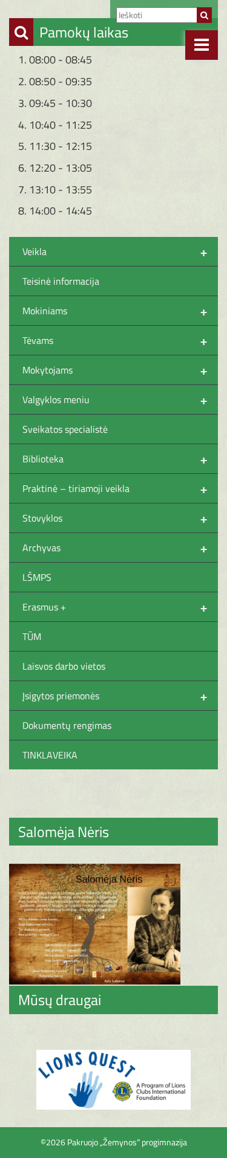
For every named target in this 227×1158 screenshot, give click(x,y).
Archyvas (114, 547)
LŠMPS (36, 577)
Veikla (114, 251)
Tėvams (114, 340)
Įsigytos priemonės (114, 695)
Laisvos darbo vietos (63, 666)
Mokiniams (114, 310)
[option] (113, 1080)
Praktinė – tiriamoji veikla (114, 488)
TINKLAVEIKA (49, 755)
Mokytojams (114, 369)
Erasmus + (114, 606)
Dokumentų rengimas (66, 725)
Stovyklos (114, 517)
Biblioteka (114, 458)
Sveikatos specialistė (65, 429)
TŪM (31, 636)
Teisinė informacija (60, 281)
